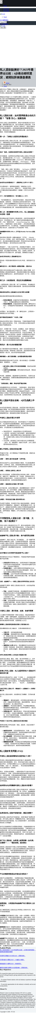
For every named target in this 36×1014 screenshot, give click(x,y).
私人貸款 (6, 11)
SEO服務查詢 (4, 20)
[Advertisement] (18, 48)
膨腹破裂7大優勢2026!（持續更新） (11, 963)
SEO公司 (6, 9)
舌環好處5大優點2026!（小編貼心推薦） (12, 959)
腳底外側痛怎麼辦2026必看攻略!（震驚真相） (14, 967)
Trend (5, 17)
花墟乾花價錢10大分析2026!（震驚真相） (13, 956)
